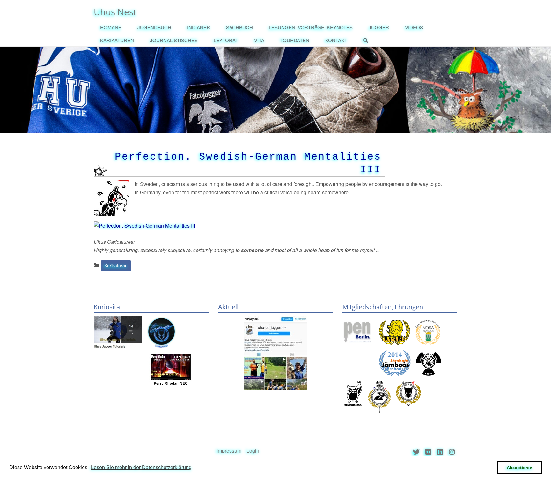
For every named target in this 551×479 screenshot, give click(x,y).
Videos (414, 27)
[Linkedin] (440, 451)
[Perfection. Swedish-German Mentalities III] (144, 224)
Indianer (198, 27)
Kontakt (336, 40)
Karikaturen (117, 40)
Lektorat (226, 40)
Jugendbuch (154, 27)
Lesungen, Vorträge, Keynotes (311, 27)
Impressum (229, 450)
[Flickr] (428, 451)
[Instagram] (452, 451)
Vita (259, 40)
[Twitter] (416, 451)
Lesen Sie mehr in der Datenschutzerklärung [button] (141, 467)
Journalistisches (174, 40)
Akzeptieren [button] (520, 467)
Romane (110, 27)
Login (252, 450)
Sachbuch (239, 27)
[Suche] (367, 40)
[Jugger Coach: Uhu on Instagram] (275, 353)
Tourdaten (294, 40)
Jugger (379, 27)
